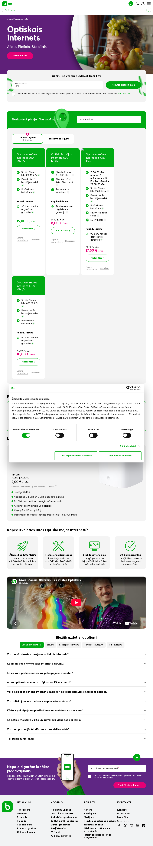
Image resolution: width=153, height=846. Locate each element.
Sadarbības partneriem (64, 817)
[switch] (59, 435)
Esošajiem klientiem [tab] (69, 645)
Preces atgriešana (27, 828)
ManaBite (143, 3)
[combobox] (109, 119)
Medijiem (89, 817)
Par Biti (89, 802)
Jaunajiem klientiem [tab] (32, 645)
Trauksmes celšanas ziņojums (100, 821)
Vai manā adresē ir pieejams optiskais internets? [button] (38, 654)
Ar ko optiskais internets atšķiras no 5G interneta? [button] (39, 682)
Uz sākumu (25, 802)
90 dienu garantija (61, 836)
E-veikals (22, 817)
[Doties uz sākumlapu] (7, 806)
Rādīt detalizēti (128, 446)
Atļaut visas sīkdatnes (120, 455)
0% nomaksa (24, 825)
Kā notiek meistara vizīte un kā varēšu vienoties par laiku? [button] (44, 720)
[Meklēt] (147, 10)
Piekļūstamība (58, 828)
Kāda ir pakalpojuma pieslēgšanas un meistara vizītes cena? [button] (45, 710)
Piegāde (21, 821)
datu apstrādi (108, 777)
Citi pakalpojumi (26, 832)
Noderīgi (57, 802)
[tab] (76, 654)
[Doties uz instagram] (131, 825)
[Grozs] (137, 3)
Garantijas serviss (60, 825)
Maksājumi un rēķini (61, 810)
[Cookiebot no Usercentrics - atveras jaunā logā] (128, 388)
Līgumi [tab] (50, 645)
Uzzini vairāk (20, 56)
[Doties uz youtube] (137, 825)
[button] (132, 3)
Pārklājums (90, 814)
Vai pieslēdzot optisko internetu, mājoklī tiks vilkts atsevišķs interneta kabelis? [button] (57, 692)
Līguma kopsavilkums (22, 239)
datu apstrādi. (124, 94)
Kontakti (124, 802)
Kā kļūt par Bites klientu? (64, 821)
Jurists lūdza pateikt (62, 814)
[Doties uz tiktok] (144, 825)
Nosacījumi (35, 239)
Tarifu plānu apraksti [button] (20, 738)
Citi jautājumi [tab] (115, 645)
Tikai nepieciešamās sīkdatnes (76, 455)
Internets (22, 814)
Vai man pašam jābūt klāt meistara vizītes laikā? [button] (38, 729)
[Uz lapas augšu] (136, 757)
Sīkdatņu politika (93, 825)
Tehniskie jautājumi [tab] (93, 645)
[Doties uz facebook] (119, 825)
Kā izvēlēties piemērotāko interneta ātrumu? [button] (35, 663)
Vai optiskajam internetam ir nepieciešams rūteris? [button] (39, 701)
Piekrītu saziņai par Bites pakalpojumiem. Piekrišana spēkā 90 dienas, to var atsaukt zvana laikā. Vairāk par (74, 94)
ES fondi (55, 832)
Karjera (88, 810)
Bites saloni (123, 814)
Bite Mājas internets (18, 19)
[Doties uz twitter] (125, 825)
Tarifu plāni (23, 810)
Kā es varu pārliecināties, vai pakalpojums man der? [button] (40, 673)
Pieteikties (27, 229)
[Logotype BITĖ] (7, 3)
